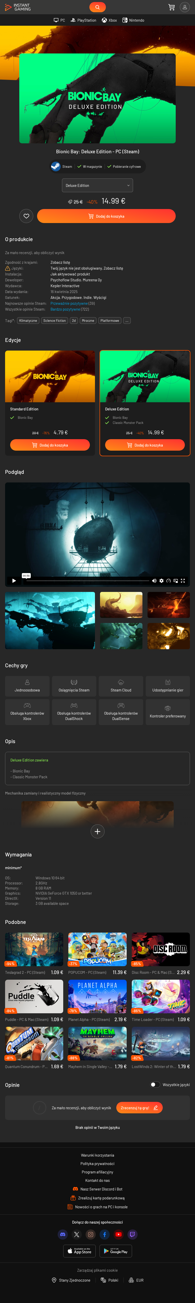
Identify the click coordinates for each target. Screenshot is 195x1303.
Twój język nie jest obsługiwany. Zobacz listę (87, 268)
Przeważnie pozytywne (70, 303)
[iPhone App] (79, 1251)
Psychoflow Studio (66, 280)
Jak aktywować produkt (70, 274)
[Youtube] (118, 1234)
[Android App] (116, 1251)
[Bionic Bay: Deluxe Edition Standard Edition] (50, 394)
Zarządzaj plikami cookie (97, 1270)
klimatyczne (28, 320)
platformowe (110, 320)
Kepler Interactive (65, 285)
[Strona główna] (17, 7)
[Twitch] (132, 1234)
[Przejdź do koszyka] (171, 7)
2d (74, 320)
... (126, 320)
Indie (88, 297)
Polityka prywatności (97, 1163)
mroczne (88, 320)
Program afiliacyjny (97, 1172)
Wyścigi (99, 297)
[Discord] (63, 1234)
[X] (77, 1234)
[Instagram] (91, 1234)
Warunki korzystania (97, 1155)
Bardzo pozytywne (66, 309)
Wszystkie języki (176, 1084)
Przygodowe (72, 297)
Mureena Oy (92, 280)
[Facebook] (105, 1234)
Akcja (55, 297)
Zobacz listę (60, 262)
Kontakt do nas (97, 1180)
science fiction (54, 320)
